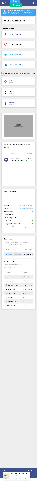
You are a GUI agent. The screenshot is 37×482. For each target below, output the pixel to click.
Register (17, 5)
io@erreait (14, 254)
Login (5, 14)
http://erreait (26, 208)
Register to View (29, 160)
